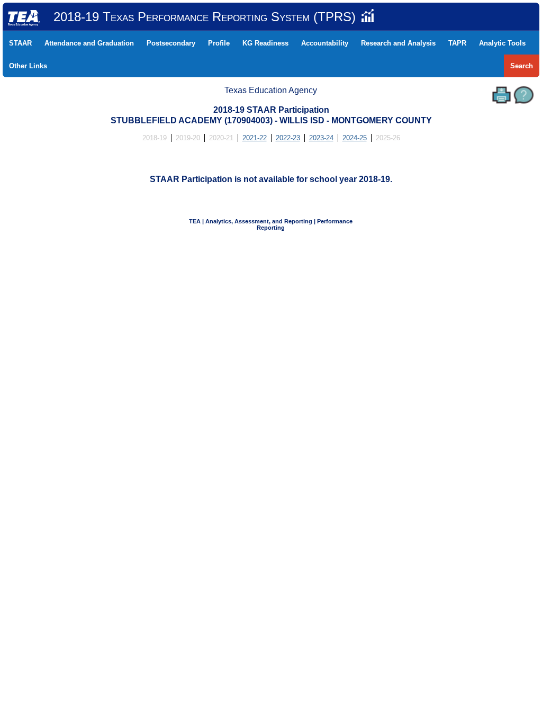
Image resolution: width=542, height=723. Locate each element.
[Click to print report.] (501, 95)
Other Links (28, 66)
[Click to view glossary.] (523, 95)
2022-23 (288, 138)
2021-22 (254, 138)
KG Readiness (265, 43)
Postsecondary (171, 43)
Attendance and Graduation (89, 43)
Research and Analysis (398, 43)
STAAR (20, 43)
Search (521, 66)
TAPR (457, 43)
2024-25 (354, 138)
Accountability (324, 43)
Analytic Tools (502, 43)
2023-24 (321, 138)
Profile (219, 43)
